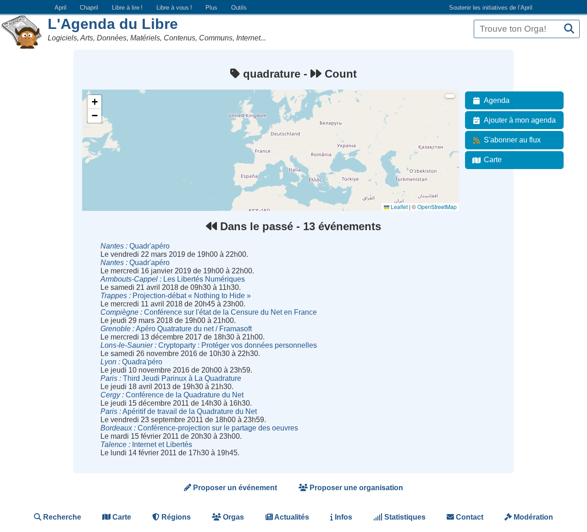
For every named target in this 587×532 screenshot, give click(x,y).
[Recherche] (569, 29)
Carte (493, 160)
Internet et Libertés (146, 444)
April (60, 7)
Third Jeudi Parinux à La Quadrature (170, 378)
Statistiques (404, 517)
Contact (468, 517)
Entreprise (100, 160)
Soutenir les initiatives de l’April (490, 7)
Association (102, 135)
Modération (532, 517)
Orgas (232, 517)
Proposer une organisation (355, 488)
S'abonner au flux (512, 140)
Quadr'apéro (135, 246)
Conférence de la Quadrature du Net (172, 395)
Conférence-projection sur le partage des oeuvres (199, 428)
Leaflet (398, 206)
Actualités (291, 517)
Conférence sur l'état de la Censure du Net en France (208, 312)
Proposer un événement (234, 488)
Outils (239, 7)
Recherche (61, 517)
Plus (211, 7)
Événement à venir (111, 110)
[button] (94, 102)
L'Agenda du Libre (113, 24)
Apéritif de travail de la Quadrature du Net (178, 411)
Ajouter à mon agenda (520, 120)
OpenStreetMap (437, 206)
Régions (175, 517)
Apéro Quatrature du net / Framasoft (176, 329)
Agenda (496, 100)
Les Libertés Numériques (172, 279)
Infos (342, 517)
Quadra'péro (131, 362)
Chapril (89, 7)
